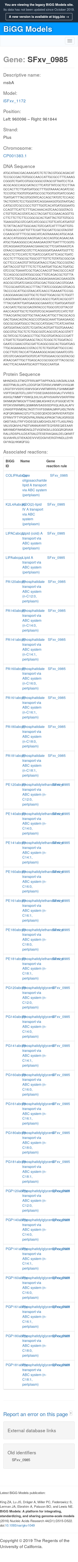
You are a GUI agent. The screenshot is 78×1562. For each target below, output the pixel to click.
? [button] (71, 1413)
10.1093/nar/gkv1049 (20, 1525)
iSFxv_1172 (14, 100)
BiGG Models (27, 28)
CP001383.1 (15, 155)
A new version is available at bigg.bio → (39, 16)
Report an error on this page (36, 1414)
